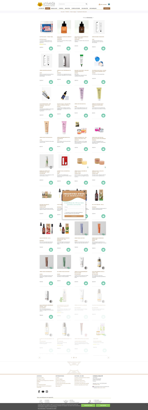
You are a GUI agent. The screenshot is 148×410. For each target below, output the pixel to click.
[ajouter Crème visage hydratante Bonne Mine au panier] (103, 250)
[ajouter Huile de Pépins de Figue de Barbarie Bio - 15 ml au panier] (68, 250)
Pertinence (90, 17)
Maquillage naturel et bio (79, 380)
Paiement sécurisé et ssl (60, 382)
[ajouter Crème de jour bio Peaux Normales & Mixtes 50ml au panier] (103, 115)
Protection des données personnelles (63, 383)
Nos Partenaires (59, 384)
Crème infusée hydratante (98, 36)
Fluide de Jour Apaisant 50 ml (98, 305)
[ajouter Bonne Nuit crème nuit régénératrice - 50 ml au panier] (51, 183)
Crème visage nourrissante (46, 271)
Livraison (57, 377)
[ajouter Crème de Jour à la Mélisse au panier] (86, 317)
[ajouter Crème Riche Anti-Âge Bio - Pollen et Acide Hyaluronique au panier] (103, 149)
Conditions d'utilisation (60, 380)
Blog (38, 383)
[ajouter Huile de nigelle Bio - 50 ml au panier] (86, 216)
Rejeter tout (88, 405)
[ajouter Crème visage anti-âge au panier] (86, 250)
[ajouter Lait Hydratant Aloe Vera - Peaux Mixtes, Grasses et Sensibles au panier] (68, 317)
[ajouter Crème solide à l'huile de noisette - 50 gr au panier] (103, 183)
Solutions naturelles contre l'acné (81, 384)
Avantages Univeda (41, 379)
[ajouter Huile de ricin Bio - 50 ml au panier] (51, 250)
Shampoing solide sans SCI (79, 382)
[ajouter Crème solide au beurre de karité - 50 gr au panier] (86, 183)
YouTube (43, 391)
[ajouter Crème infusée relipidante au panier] (51, 82)
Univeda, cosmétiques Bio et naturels (82, 377)
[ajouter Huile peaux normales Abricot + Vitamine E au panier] (68, 48)
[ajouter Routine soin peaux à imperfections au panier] (51, 216)
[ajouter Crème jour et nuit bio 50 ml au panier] (51, 149)
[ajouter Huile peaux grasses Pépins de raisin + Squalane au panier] (86, 48)
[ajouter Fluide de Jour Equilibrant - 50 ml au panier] (51, 350)
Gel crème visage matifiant (63, 271)
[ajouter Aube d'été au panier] (105, 350)
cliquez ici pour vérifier (101, 387)
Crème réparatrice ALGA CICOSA (82, 338)
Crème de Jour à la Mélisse (81, 305)
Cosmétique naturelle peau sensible (81, 383)
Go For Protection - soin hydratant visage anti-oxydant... (45, 105)
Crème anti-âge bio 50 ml (80, 103)
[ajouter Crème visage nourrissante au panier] (51, 283)
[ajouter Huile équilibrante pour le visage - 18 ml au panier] (103, 283)
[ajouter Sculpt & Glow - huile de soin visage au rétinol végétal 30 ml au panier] (68, 115)
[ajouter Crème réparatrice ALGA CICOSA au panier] (86, 350)
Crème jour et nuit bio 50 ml (46, 137)
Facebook (39, 392)
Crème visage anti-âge (80, 238)
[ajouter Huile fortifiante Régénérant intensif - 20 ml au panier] (51, 317)
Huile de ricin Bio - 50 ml (45, 238)
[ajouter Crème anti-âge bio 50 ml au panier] (86, 115)
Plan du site (58, 386)
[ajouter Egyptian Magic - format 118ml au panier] (51, 48)
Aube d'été (95, 338)
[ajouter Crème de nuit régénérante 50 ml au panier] (68, 82)
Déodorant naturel (78, 379)
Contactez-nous (96, 384)
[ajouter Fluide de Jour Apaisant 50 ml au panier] (103, 317)
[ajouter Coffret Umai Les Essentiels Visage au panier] (68, 183)
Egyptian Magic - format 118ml (46, 36)
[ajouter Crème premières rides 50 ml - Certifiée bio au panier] (68, 149)
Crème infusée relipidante (46, 70)
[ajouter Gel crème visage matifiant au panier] (68, 283)
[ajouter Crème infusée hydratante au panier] (103, 48)
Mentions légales (59, 379)
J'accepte (103, 405)
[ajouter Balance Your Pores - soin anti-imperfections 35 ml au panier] (86, 82)
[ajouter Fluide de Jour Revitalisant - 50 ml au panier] (68, 350)
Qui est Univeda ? (40, 377)
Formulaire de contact (41, 384)
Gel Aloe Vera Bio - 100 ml (98, 204)
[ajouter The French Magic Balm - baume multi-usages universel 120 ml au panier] (103, 82)
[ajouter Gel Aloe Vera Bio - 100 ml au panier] (103, 216)
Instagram (47, 391)
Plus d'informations (42, 408)
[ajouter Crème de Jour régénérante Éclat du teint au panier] (86, 283)
